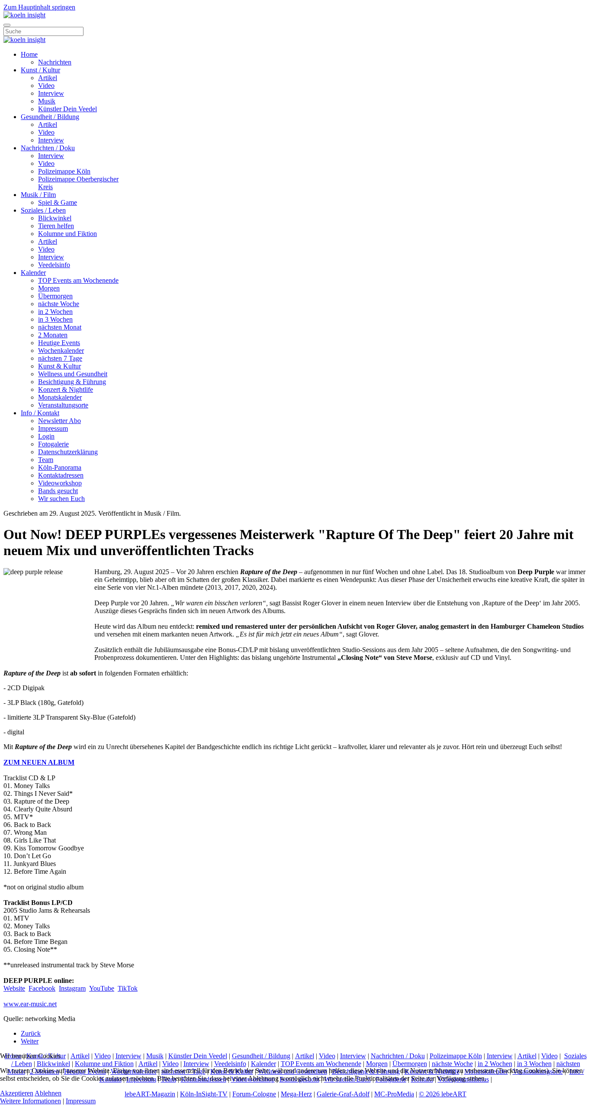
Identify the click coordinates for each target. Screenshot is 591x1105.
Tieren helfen (56, 225)
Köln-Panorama (59, 467)
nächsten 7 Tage (60, 358)
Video (46, 85)
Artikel (47, 77)
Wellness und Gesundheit (72, 374)
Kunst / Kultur (40, 70)
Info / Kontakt (40, 413)
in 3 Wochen (55, 319)
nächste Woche (58, 303)
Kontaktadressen (61, 475)
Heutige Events (59, 342)
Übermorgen (55, 296)
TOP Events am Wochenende (78, 280)
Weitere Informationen (30, 1101)
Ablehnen (48, 1093)
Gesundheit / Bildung (50, 116)
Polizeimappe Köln (64, 171)
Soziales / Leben (43, 210)
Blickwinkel (54, 218)
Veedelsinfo (54, 264)
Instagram (72, 988)
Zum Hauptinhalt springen (39, 7)
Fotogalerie (53, 444)
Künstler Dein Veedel (67, 109)
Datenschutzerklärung (68, 452)
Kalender (33, 272)
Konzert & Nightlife (65, 389)
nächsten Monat (59, 327)
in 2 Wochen (55, 311)
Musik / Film (38, 194)
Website (14, 988)
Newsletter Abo (59, 420)
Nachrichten (54, 62)
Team (45, 459)
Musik (46, 101)
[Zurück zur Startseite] (24, 15)
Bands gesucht (58, 490)
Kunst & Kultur (59, 366)
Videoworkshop (60, 483)
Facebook (42, 988)
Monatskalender (60, 397)
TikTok (128, 988)
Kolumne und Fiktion (67, 233)
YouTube (101, 988)
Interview (51, 93)
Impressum (53, 428)
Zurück (31, 1033)
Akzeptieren (16, 1093)
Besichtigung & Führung (72, 381)
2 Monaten (52, 335)
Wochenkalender (61, 350)
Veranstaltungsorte (63, 405)
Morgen (49, 288)
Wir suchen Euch (61, 498)
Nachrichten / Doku (48, 148)
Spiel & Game (57, 202)
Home (29, 54)
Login (46, 436)
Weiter (30, 1041)
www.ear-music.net (30, 1004)
